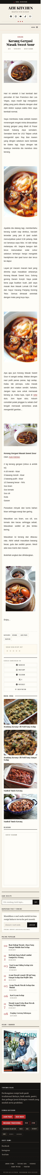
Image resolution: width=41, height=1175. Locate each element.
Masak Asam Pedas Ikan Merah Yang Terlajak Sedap (21, 1004)
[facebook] (11, 16)
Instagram (6, 1150)
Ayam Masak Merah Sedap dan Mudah (22, 986)
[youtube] (21, 16)
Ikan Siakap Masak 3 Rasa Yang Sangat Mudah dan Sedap (21, 946)
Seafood (7, 639)
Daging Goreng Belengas (20, 1013)
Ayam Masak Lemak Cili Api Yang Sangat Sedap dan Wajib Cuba (22, 976)
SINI (35, 395)
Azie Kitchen (20, 7)
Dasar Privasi (16, 1167)
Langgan (32, 925)
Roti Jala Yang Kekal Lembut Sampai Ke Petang (20, 956)
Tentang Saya (22, 1164)
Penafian (27, 1167)
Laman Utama (9, 1164)
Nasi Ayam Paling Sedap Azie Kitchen (21, 966)
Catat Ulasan (28, 49)
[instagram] (16, 16)
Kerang (20, 37)
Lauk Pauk (24, 635)
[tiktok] (25, 16)
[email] (30, 16)
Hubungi (33, 1164)
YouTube (5, 1154)
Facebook (5, 1146)
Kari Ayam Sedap (17, 995)
